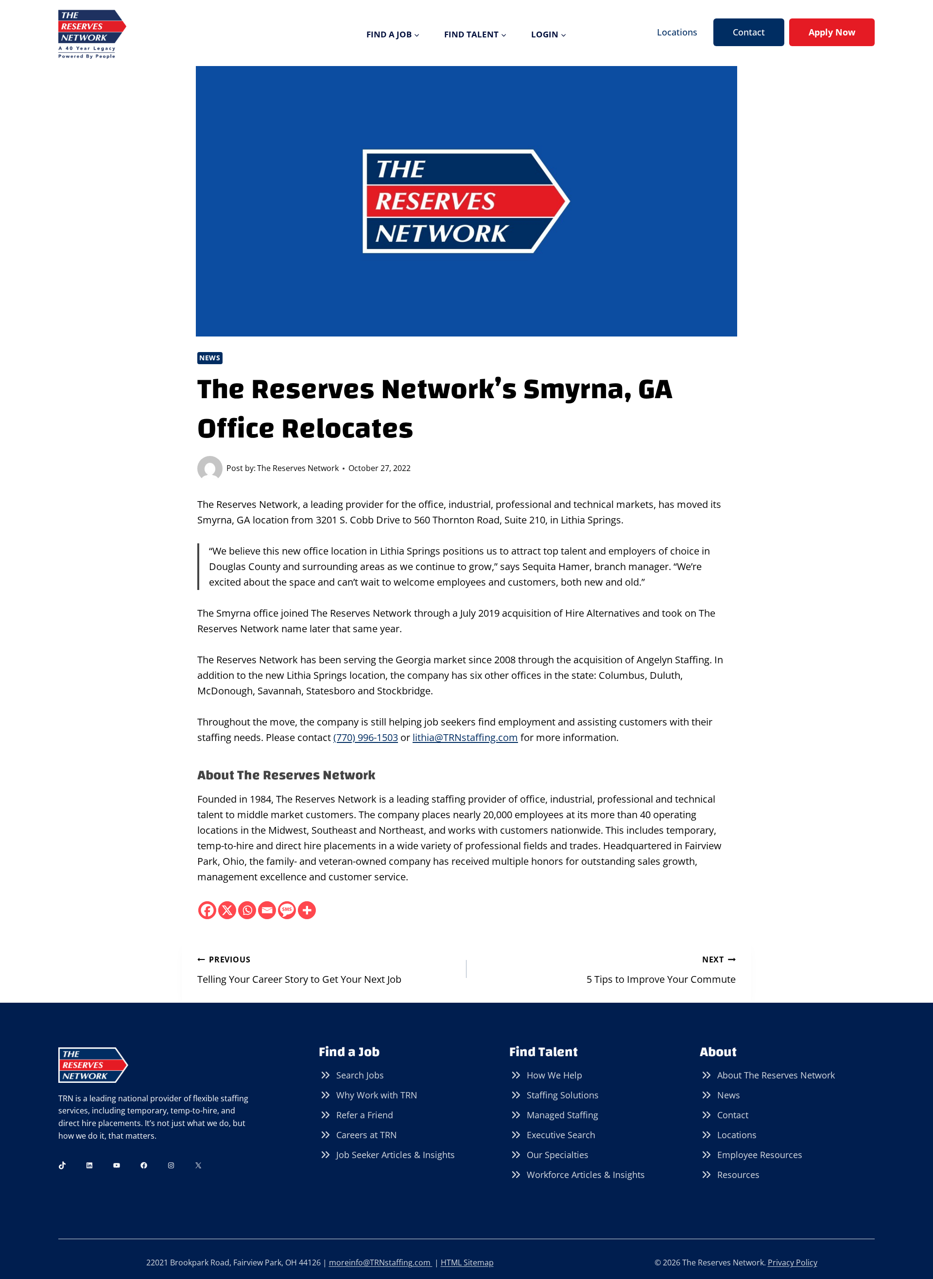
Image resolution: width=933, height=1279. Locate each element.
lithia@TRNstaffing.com (465, 737)
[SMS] (287, 910)
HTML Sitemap (467, 1262)
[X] (227, 910)
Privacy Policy (792, 1262)
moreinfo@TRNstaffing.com (380, 1262)
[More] (307, 910)
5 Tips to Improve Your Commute (661, 970)
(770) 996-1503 (365, 737)
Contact (749, 32)
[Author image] (210, 468)
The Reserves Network (298, 468)
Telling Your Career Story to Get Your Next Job (299, 970)
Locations (677, 32)
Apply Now (832, 32)
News (210, 357)
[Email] (267, 910)
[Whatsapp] (247, 910)
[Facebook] (207, 910)
